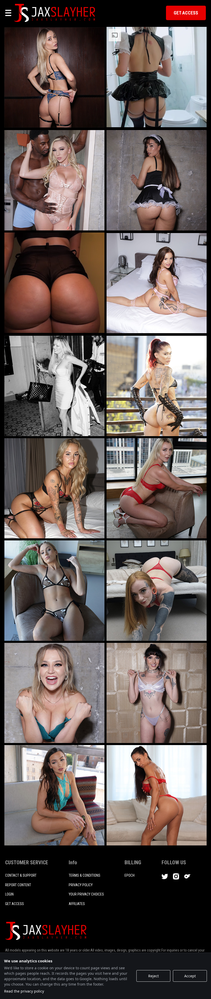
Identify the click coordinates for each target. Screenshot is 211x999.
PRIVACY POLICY (81, 885)
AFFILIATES (77, 904)
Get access (14, 904)
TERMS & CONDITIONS (84, 875)
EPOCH (130, 875)
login (9, 894)
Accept (190, 975)
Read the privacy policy (24, 991)
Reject (153, 975)
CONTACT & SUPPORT (21, 875)
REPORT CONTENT (18, 885)
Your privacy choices (86, 894)
